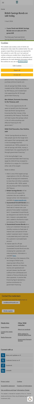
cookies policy (22, 61)
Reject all (17, 70)
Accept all (17, 75)
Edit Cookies (17, 66)
